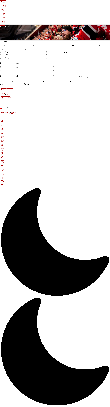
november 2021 (2, 147)
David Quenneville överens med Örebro (5, 98)
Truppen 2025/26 (4, 4)
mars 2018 (2, 172)
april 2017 (2, 178)
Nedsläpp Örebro (2, 89)
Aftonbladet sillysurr (3, 91)
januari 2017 (2, 180)
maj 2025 (2, 125)
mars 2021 (2, 151)
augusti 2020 (2, 155)
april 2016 (2, 185)
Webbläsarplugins (3, 22)
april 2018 (2, 171)
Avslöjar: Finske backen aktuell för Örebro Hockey (6, 97)
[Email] (55, 101)
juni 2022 (2, 143)
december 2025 (2, 121)
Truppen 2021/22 (4, 6)
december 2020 (2, 153)
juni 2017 (2, 177)
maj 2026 (2, 118)
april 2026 (2, 119)
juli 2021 (2, 149)
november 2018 (2, 167)
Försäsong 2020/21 (4, 13)
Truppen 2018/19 (4, 8)
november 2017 (2, 174)
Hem (1, 1)
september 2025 (2, 123)
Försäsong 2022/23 (4, 12)
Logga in (1, 108)
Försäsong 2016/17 (4, 15)
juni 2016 (2, 184)
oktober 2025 (2, 122)
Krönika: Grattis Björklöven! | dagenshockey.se (5, 112)
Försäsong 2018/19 (4, 14)
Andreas (2, 113)
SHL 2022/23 (3, 18)
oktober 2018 (2, 168)
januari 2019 (2, 166)
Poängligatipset (2, 16)
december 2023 (2, 134)
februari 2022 (2, 145)
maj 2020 (2, 157)
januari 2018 (2, 173)
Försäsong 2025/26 (4, 10)
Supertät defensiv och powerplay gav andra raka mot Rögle (9, 113)
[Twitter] (55, 100)
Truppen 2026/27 (4, 3)
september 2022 (2, 141)
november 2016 (2, 181)
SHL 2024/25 (3, 17)
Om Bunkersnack (2, 23)
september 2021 (2, 148)
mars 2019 (2, 165)
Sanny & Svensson (8, 94)
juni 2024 (2, 131)
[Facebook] (55, 99)
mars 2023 (2, 138)
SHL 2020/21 (3, 19)
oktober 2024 (2, 129)
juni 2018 (2, 170)
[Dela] (55, 103)
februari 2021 (2, 152)
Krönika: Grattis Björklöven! (13, 112)
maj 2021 (2, 150)
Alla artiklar (3, 21)
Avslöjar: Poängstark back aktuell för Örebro (5, 96)
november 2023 (2, 135)
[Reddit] (55, 102)
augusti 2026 (2, 117)
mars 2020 (2, 158)
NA (1, 90)
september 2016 (2, 182)
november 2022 (2, 140)
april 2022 (2, 144)
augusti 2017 (2, 176)
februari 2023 (2, 139)
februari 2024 (2, 133)
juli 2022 (2, 142)
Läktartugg (3, 2)
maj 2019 (2, 164)
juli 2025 (2, 124)
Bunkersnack (4, 0)
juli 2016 (2, 183)
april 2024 (2, 132)
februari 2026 (2, 120)
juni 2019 (2, 163)
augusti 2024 (2, 130)
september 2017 (2, 175)
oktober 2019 (2, 161)
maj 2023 (2, 137)
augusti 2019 (2, 162)
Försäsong (2, 9)
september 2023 (2, 136)
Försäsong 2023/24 (4, 11)
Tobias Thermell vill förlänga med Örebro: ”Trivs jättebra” (7, 88)
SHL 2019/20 (3, 20)
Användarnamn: (2, 106)
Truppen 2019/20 (4, 7)
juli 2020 (2, 156)
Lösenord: (1, 107)
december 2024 (2, 128)
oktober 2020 (2, 154)
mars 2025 (2, 126)
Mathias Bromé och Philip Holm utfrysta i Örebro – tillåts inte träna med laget (9, 95)
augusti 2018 (2, 169)
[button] (55, 297)
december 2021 (2, 146)
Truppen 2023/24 (4, 5)
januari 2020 (2, 159)
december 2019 (2, 160)
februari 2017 (2, 179)
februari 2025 (2, 127)
